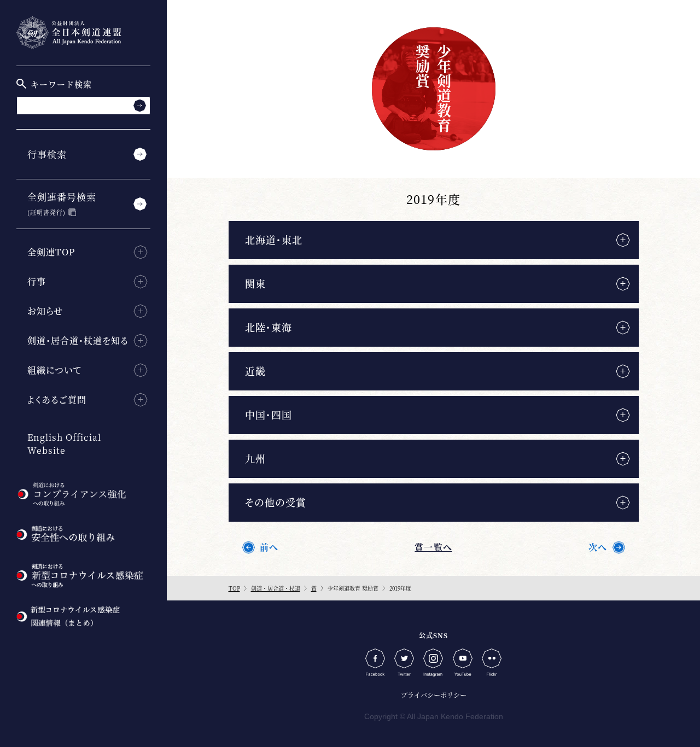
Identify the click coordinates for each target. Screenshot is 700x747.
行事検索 (47, 154)
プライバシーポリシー (433, 694)
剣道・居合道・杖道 (275, 588)
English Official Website (64, 444)
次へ (597, 547)
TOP (234, 588)
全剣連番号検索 (61, 203)
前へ (269, 547)
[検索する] (139, 105)
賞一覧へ (433, 547)
